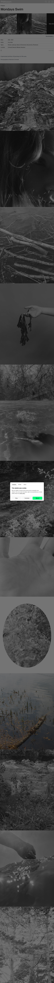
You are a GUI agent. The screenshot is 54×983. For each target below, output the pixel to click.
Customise (27, 498)
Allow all (37, 498)
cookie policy (22, 493)
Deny (16, 498)
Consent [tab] (14, 484)
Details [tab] (19, 484)
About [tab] (25, 484)
